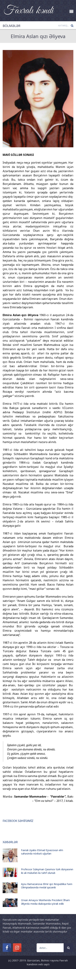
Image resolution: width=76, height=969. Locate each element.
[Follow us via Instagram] (17, 947)
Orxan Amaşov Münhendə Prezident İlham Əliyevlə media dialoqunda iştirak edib (45, 901)
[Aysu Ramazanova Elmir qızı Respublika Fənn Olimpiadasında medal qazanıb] (10, 887)
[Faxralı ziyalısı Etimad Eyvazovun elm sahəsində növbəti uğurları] (10, 855)
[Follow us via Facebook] (7, 947)
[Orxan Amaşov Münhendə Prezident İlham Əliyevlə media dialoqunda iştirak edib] (10, 902)
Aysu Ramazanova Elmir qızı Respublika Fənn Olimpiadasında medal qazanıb (46, 885)
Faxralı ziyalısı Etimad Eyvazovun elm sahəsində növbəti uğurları (42, 851)
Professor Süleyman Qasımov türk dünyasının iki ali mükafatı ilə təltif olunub (47, 871)
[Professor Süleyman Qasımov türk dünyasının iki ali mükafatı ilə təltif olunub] (10, 872)
